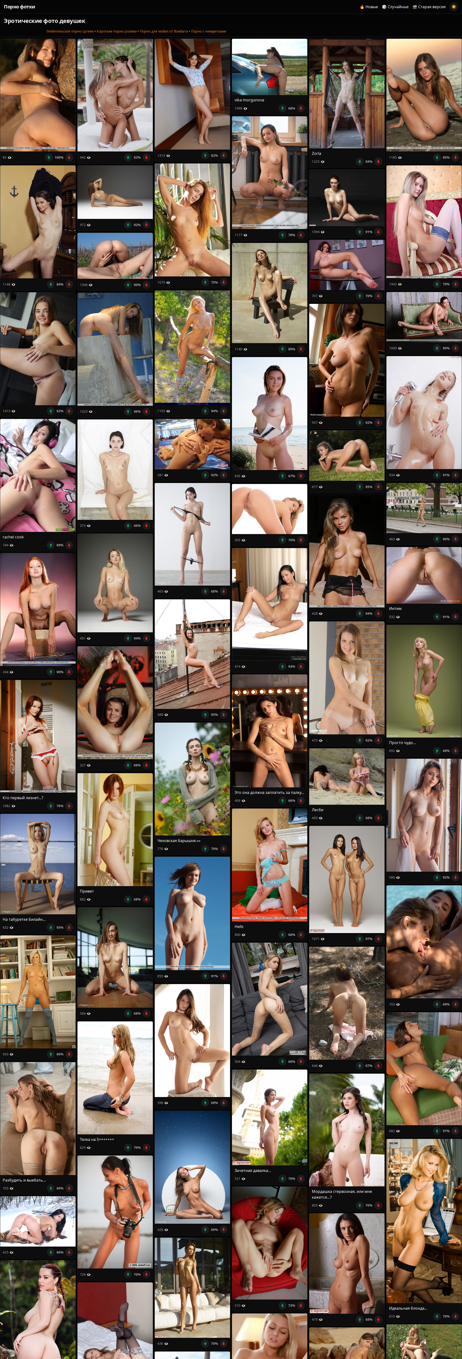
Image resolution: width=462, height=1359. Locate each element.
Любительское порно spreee (70, 31)
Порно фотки (19, 6)
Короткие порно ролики (117, 31)
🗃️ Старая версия (429, 6)
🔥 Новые (369, 6)
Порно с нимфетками (208, 31)
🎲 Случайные (395, 6)
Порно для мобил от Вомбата (164, 31)
